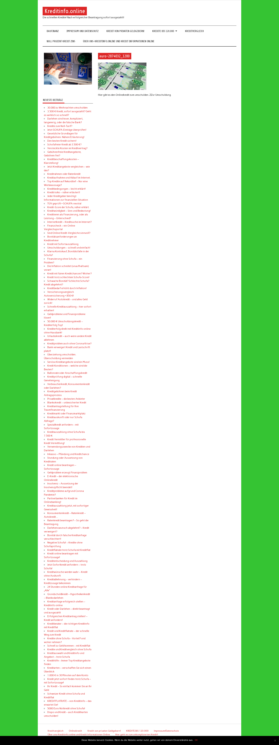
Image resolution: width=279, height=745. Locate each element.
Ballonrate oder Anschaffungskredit (67, 373)
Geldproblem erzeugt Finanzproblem (67, 472)
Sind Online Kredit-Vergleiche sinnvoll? (68, 233)
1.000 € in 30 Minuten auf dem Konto (67, 675)
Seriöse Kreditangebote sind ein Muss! (68, 362)
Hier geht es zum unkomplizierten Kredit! (136, 734)
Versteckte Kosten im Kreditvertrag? (67, 148)
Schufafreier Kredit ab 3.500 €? (64, 144)
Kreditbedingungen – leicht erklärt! (66, 188)
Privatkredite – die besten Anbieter (66, 398)
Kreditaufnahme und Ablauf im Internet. (68, 177)
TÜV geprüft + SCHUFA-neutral (64, 203)
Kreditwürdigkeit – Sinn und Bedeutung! (69, 210)
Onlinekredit (75, 730)
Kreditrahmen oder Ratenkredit (64, 174)
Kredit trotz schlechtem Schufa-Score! (68, 277)
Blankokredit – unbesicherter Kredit (66, 402)
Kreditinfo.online (65, 11)
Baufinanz (53, 31)
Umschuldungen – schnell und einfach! (68, 247)
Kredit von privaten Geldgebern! (125, 31)
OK (196, 740)
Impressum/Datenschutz (166, 730)
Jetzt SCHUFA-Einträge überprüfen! (66, 129)
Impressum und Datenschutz (82, 31)
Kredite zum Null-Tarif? (59, 126)
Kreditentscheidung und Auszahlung (67, 561)
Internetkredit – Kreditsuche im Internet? (69, 222)
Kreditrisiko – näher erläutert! (63, 192)
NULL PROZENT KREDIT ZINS (61, 41)
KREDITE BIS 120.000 (163, 31)
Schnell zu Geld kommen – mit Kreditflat (68, 645)
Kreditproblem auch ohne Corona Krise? (69, 343)
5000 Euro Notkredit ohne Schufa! (66, 708)
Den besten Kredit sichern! (62, 140)
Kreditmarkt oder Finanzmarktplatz (66, 413)
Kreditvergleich (194, 31)
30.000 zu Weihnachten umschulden (67, 107)
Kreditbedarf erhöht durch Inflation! (67, 288)
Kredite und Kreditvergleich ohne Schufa (69, 649)
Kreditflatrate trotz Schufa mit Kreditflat (68, 550)
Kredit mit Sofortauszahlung (62, 244)
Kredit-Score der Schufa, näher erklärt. (68, 207)
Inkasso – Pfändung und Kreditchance (68, 454)
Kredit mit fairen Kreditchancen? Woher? (69, 273)
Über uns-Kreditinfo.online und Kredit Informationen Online (118, 41)
